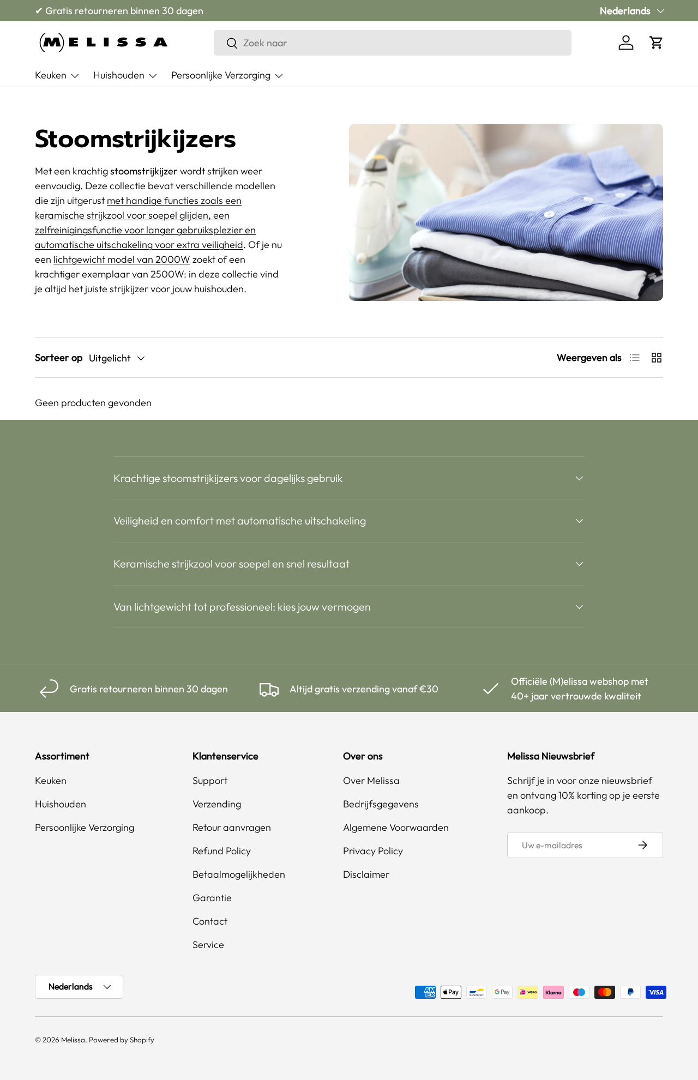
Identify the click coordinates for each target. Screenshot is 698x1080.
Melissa (73, 1040)
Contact (209, 921)
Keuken (51, 75)
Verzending (216, 804)
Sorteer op (58, 357)
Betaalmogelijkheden (238, 874)
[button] (657, 43)
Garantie (212, 897)
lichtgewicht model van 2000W (121, 259)
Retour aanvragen (231, 827)
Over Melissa (371, 780)
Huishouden (119, 75)
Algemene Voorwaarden (396, 827)
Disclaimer (366, 874)
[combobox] (392, 43)
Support (209, 780)
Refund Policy (221, 850)
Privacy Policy (373, 850)
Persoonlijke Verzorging (220, 75)
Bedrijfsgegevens (381, 804)
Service (208, 944)
